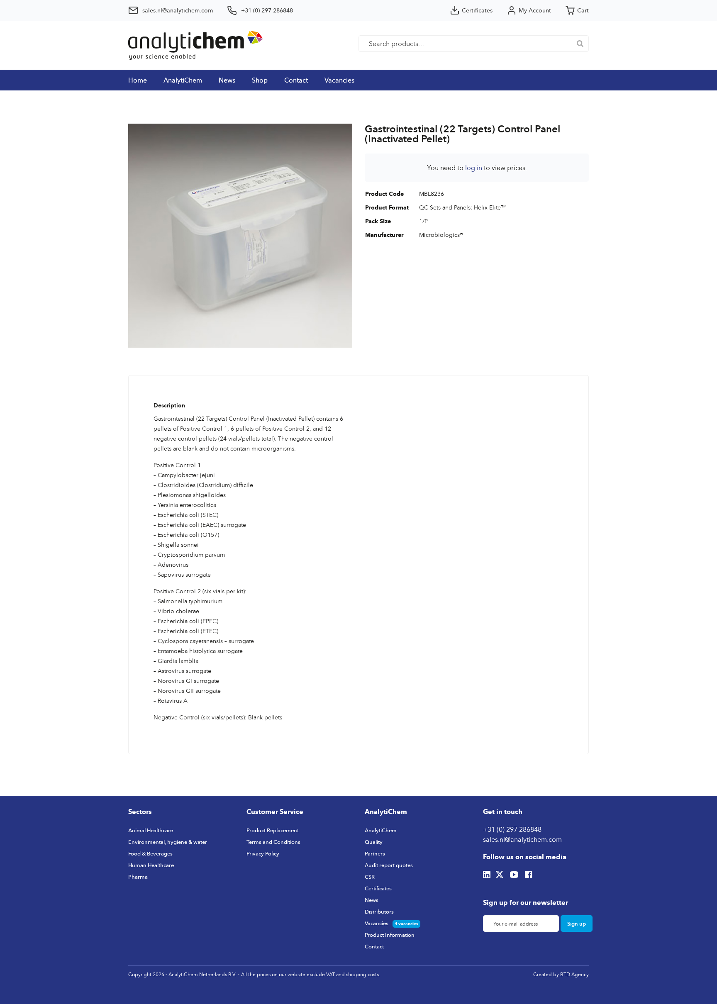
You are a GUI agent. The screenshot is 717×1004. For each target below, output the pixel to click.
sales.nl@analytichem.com (522, 839)
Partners (375, 853)
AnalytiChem (182, 80)
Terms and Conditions (273, 841)
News (227, 80)
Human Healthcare (151, 865)
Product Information (390, 934)
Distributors (379, 911)
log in (473, 167)
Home (137, 80)
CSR (370, 876)
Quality (374, 841)
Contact (296, 80)
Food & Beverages (150, 853)
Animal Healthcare (150, 830)
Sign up (576, 923)
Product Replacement (272, 830)
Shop (260, 80)
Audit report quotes (389, 865)
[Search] (580, 43)
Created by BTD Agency (561, 974)
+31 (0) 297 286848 (512, 829)
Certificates (378, 888)
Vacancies (339, 80)
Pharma (138, 876)
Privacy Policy (262, 853)
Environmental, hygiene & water (167, 841)
